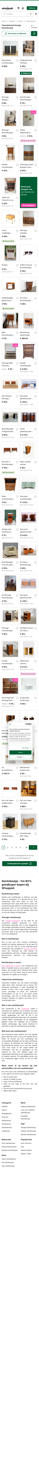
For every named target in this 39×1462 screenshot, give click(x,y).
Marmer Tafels (26, 1154)
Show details (25, 747)
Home (4, 21)
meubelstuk (25, 1009)
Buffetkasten (6, 1120)
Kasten (20, 21)
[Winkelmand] (18, 8)
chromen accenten (30, 949)
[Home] (8, 8)
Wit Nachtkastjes (8, 1162)
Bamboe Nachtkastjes (10, 1150)
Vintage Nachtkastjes (28, 1127)
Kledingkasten (7, 1113)
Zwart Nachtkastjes (9, 1159)
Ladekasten (6, 1131)
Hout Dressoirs (26, 1143)
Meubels (12, 21)
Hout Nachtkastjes (8, 1143)
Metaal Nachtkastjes (9, 1147)
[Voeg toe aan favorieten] (17, 60)
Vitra (22, 1147)
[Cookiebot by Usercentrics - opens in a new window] (26, 724)
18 (26, 847)
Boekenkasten (7, 1127)
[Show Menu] (36, 14)
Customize (19, 757)
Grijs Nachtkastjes (8, 1166)
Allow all (20, 752)
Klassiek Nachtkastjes (28, 1134)
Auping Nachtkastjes (28, 1106)
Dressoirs (5, 1117)
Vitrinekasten (6, 1124)
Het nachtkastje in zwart (11, 966)
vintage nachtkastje (13, 921)
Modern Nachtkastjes (28, 1131)
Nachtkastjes (31, 21)
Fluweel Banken (26, 1150)
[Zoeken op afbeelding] (30, 13)
